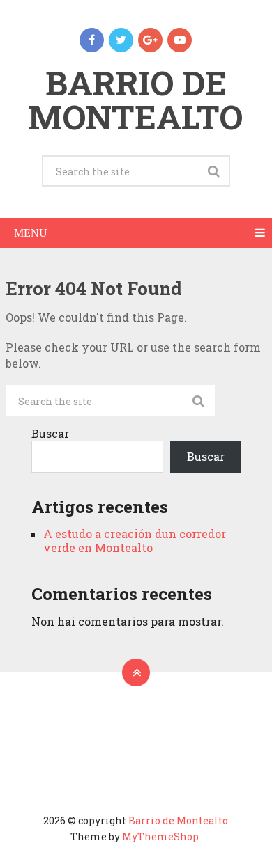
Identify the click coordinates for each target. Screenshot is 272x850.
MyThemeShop (160, 836)
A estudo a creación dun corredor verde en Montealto (134, 540)
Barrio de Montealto (136, 100)
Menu (30, 233)
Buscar (50, 433)
